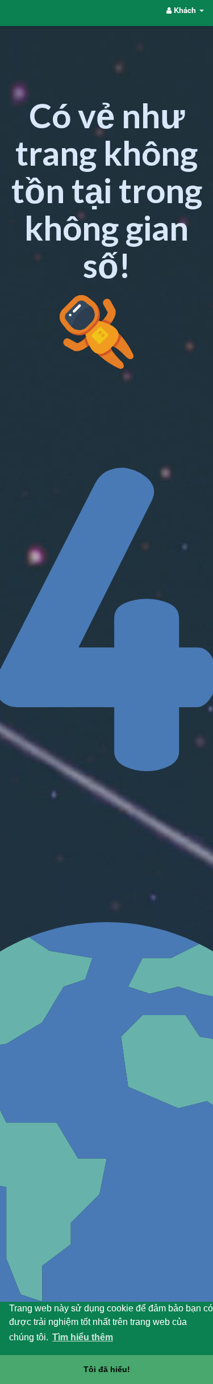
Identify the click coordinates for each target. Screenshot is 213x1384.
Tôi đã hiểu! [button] (106, 1369)
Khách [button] (185, 10)
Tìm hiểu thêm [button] (82, 1337)
